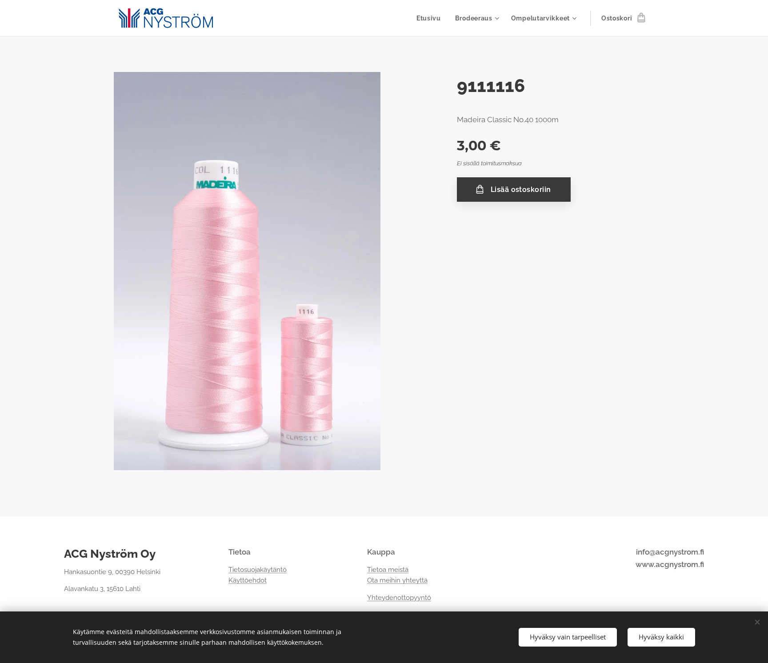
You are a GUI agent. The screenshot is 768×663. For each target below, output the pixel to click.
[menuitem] (431, 18)
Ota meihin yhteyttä (397, 580)
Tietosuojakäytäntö (257, 570)
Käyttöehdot (247, 580)
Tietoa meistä (387, 570)
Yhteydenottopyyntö (399, 598)
